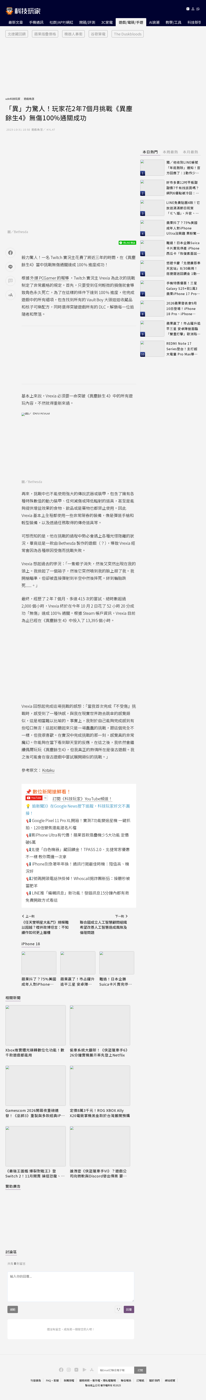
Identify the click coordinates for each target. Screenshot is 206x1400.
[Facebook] (60, 1369)
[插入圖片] (118, 1309)
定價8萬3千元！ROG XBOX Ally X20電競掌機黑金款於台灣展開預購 (100, 1113)
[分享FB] (10, 253)
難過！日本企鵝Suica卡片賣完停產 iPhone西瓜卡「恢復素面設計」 (115, 981)
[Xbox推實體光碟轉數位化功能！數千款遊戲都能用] (35, 1025)
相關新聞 (13, 997)
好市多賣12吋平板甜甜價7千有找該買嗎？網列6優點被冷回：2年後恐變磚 (182, 188)
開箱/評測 (87, 22)
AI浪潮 (154, 22)
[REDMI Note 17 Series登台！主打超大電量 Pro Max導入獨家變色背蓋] (152, 349)
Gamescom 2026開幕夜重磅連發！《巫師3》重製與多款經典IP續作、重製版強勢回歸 (35, 1113)
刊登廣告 (36, 1380)
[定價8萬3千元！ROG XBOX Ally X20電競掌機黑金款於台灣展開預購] (100, 1086)
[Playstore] (83, 1369)
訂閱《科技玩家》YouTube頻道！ (82, 799)
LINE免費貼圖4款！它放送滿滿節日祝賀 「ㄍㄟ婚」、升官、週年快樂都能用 (183, 208)
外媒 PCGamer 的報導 (49, 278)
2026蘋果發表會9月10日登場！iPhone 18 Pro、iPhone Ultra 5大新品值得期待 (182, 309)
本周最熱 (170, 151)
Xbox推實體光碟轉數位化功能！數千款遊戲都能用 (34, 1052)
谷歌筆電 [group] (98, 33)
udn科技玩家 (12, 99)
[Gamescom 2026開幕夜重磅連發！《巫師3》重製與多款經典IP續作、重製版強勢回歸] (35, 1086)
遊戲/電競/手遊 (131, 22)
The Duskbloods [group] (127, 33)
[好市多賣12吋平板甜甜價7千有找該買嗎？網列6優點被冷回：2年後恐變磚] (152, 188)
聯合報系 (126, 1380)
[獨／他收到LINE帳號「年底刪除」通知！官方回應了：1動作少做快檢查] (152, 168)
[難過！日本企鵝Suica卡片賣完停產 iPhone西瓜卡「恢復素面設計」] (116, 963)
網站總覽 (170, 1380)
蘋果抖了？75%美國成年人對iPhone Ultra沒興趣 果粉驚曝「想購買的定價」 (39, 981)
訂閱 (140, 1370)
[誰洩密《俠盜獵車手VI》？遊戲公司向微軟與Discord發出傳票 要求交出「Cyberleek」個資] (100, 1146)
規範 (12, 1309)
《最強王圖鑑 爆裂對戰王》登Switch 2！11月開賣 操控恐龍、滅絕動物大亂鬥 (35, 1173)
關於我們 (154, 1380)
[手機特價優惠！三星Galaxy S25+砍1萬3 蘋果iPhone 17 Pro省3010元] (152, 288)
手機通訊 (36, 22)
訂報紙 (140, 1380)
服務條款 (84, 1380)
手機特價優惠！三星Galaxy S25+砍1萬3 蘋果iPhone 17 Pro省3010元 (183, 288)
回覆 (129, 1309)
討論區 (11, 1251)
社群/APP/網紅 (61, 22)
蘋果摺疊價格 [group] (45, 33)
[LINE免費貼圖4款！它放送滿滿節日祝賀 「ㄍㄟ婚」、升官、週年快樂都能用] (152, 208)
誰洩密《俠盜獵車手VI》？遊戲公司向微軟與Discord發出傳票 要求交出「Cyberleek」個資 (98, 1173)
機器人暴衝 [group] (73, 33)
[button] (193, 9)
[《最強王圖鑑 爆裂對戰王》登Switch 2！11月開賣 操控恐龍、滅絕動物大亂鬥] (35, 1146)
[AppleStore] (91, 1369)
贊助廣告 (13, 1186)
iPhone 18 (31, 943)
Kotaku (48, 770)
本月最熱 (190, 151)
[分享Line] (10, 267)
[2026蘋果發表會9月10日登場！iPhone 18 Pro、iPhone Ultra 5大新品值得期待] (152, 308)
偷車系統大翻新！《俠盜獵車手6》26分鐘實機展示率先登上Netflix (99, 1052)
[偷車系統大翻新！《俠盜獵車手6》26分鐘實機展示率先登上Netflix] (100, 1025)
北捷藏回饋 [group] (17, 33)
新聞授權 (69, 1380)
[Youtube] (187, 9)
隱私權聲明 (109, 1380)
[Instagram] (68, 1369)
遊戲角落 (29, 99)
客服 (56, 1380)
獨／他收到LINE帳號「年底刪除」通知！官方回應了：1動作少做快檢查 (183, 168)
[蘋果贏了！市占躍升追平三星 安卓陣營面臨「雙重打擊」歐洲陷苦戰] (77, 963)
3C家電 (107, 22)
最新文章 (15, 22)
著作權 (96, 1380)
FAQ (48, 1380)
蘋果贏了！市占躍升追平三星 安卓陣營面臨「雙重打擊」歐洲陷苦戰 (77, 981)
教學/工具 (173, 22)
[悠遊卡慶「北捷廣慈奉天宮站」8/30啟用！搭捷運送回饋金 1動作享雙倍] (152, 268)
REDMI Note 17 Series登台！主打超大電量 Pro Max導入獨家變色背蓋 (182, 349)
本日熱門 (150, 151)
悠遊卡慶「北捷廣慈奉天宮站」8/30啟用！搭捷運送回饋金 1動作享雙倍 (183, 268)
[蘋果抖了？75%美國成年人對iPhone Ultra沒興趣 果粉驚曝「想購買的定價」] (39, 963)
